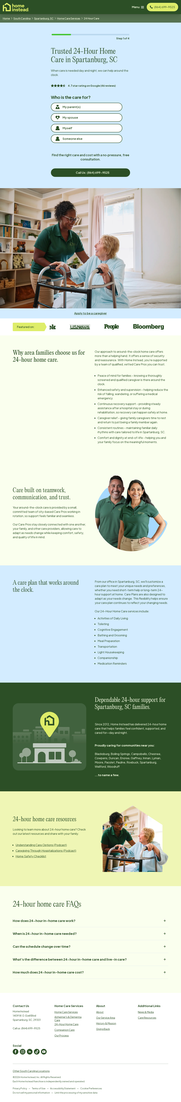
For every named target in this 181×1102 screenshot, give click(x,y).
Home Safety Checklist (31, 856)
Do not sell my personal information (31, 1092)
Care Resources (147, 1017)
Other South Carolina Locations (31, 1071)
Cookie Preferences (91, 1088)
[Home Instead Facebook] (15, 1052)
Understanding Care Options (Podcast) (41, 845)
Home (6, 18)
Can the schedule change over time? (42, 946)
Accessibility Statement (62, 1088)
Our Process (61, 1035)
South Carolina (22, 18)
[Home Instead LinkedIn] (30, 1052)
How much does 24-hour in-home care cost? (48, 972)
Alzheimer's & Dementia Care (67, 1018)
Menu (136, 7)
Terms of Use (38, 1088)
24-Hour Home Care (66, 1024)
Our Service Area (105, 1017)
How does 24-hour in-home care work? (44, 921)
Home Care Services (68, 18)
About (100, 1012)
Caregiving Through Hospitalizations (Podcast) (46, 850)
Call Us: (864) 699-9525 (92, 172)
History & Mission (106, 1023)
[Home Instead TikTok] (37, 1052)
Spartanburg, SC (44, 18)
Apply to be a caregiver (90, 313)
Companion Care (64, 1029)
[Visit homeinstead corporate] (16, 7)
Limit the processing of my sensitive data (76, 1092)
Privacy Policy (20, 1088)
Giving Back (103, 1029)
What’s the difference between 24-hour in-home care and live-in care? (70, 959)
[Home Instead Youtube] (44, 1052)
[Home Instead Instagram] (22, 1052)
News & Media (146, 1012)
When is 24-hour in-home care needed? (45, 933)
